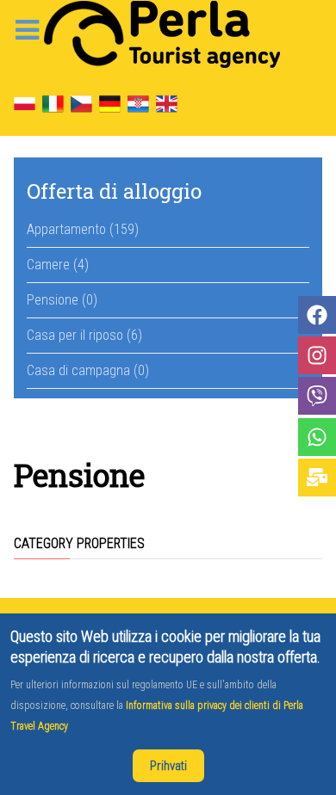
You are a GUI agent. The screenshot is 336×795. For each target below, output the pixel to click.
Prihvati (168, 765)
